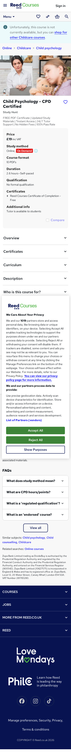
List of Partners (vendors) (24, 420)
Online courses (34, 549)
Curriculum (12, 265)
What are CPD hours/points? (28, 492)
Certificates (13, 251)
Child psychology (49, 48)
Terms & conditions (35, 729)
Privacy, (57, 720)
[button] (36, 151)
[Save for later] (65, 102)
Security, (45, 720)
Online (7, 48)
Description (12, 278)
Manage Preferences (22, 720)
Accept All (35, 430)
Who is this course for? (22, 292)
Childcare (24, 48)
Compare (57, 220)
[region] (35, 377)
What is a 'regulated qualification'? (33, 503)
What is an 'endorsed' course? (29, 515)
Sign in (60, 6)
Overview (11, 238)
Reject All (36, 440)
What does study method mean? (31, 481)
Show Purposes (35, 449)
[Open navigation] (5, 5)
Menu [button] (7, 17)
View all (35, 528)
